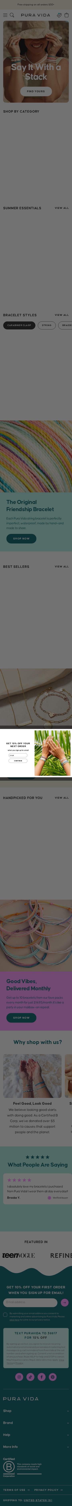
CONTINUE (18, 761)
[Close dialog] (69, 732)
